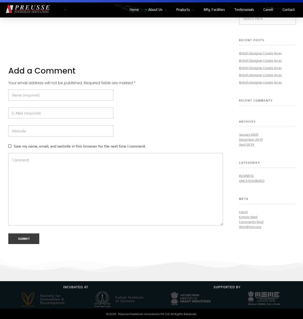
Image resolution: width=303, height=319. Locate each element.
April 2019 (246, 144)
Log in (243, 212)
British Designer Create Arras (260, 53)
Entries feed (248, 217)
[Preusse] (28, 9)
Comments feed (251, 222)
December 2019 (251, 139)
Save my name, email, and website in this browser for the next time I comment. (80, 146)
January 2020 (248, 134)
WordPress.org (250, 227)
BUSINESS (246, 176)
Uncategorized (251, 181)
